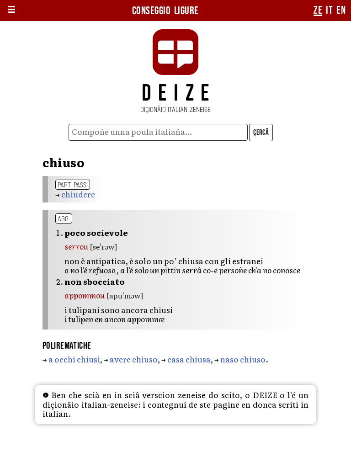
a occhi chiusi (74, 359)
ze (318, 10)
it (329, 10)
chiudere (78, 194)
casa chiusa (189, 359)
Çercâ (261, 132)
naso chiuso (243, 359)
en (341, 10)
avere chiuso (134, 359)
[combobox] (158, 132)
